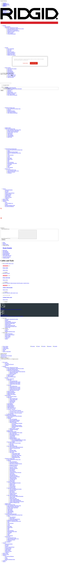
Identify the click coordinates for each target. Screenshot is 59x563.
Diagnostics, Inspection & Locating (11, 319)
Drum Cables (5, 267)
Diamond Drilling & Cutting (15, 438)
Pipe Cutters (12, 452)
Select (2, 90)
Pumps (8, 150)
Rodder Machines (6, 254)
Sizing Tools (9, 137)
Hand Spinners (12, 401)
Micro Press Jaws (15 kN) (14, 390)
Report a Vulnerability (7, 351)
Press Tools (9, 379)
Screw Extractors (10, 162)
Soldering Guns (12, 494)
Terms (4, 350)
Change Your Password (9, 364)
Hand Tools (5, 250)
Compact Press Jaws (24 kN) (15, 388)
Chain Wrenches (13, 471)
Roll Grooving (10, 91)
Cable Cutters (9, 133)
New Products (7, 541)
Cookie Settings (6, 348)
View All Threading (13, 419)
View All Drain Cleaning (11, 396)
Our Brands (5, 5)
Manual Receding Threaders (17, 426)
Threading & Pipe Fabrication (10, 322)
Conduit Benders (10, 136)
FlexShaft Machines (7, 256)
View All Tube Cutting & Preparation (16, 496)
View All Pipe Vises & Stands (15, 442)
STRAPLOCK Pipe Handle (12, 151)
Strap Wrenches (12, 474)
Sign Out (4, 13)
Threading (9, 418)
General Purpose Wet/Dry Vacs (13, 170)
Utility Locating (10, 375)
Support (4, 188)
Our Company (5, 328)
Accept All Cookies (34, 63)
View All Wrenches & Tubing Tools (13, 108)
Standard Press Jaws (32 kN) (15, 387)
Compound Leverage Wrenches (15, 472)
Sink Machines (5, 251)
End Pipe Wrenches (13, 466)
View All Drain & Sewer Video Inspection (17, 371)
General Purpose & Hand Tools (11, 148)
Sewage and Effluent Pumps (15, 519)
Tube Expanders (13, 485)
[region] (30, 61)
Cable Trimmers (10, 134)
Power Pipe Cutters (13, 451)
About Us (4, 201)
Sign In (6, 338)
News (6, 202)
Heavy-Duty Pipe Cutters (16, 455)
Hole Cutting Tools (13, 433)
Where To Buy (5, 199)
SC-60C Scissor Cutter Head (12, 131)
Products (4, 366)
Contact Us (7, 198)
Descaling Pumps (13, 490)
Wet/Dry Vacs (7, 168)
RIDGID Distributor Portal (10, 205)
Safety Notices (7, 196)
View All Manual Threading (17, 423)
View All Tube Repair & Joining (15, 489)
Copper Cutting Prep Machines (15, 500)
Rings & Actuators (10, 391)
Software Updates (8, 197)
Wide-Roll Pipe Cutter (16, 457)
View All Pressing (10, 378)
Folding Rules (10, 159)
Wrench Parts (12, 480)
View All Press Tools (13, 380)
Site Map (4, 349)
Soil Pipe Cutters (13, 450)
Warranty (6, 191)
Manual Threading (13, 422)
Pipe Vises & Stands (11, 93)
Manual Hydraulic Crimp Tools (13, 130)
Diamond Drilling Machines (17, 440)
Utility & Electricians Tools (10, 128)
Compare (5, 272)
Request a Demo (6, 200)
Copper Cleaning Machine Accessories (17, 501)
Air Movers (9, 172)
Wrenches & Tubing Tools (10, 107)
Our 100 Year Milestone (9, 206)
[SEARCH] (27, 234)
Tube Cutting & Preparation (12, 112)
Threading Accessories (14, 429)
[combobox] (5, 83)
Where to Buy (5, 270)
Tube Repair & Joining (11, 111)
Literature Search (8, 548)
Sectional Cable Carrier (7, 297)
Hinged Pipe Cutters (15, 456)
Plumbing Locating (10, 374)
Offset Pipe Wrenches (14, 468)
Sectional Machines (6, 253)
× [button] (0, 360)
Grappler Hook (12, 400)
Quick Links (5, 332)
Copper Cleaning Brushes (14, 499)
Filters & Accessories (11, 171)
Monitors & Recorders (14, 372)
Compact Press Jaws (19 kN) (15, 389)
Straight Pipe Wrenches (14, 462)
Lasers (8, 156)
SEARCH (3, 239)
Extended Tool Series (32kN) (15, 381)
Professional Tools (6, 4)
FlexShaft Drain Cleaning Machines (16, 411)
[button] (29, 0)
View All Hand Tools (13, 398)
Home (4, 242)
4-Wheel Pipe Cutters (16, 454)
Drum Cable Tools (6, 277)
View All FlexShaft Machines (15, 410)
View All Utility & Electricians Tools (14, 129)
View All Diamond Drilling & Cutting (19, 439)
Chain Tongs (12, 473)
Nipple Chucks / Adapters (14, 428)
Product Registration (9, 189)
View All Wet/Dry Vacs (11, 169)
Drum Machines (6, 252)
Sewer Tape (12, 402)
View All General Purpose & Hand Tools (14, 149)
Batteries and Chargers (11, 394)
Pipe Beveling (10, 417)
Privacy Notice (5, 346)
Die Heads (14, 424)
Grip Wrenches (12, 479)
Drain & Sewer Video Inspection (13, 370)
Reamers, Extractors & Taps (15, 448)
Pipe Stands (12, 445)
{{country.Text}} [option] (6, 85)
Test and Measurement (11, 376)
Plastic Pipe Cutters (13, 498)
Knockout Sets (10, 132)
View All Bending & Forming (15, 482)
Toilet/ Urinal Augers (13, 399)
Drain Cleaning (7, 248)
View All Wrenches (13, 461)
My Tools (4, 10)
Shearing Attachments (11, 392)
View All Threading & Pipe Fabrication (14, 416)
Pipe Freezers (12, 491)
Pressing (6, 320)
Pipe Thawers (12, 492)
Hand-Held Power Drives (14, 421)
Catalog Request (8, 195)
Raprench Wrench (13, 467)
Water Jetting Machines (7, 255)
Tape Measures (10, 167)
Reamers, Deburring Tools (14, 502)
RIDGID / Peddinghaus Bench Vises (14, 152)
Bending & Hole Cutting (11, 92)
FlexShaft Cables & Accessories (16, 412)
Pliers (8, 160)
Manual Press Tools (11, 393)
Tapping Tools (12, 436)
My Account (5, 9)
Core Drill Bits (12, 435)
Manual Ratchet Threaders (17, 425)
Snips (8, 166)
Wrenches (9, 109)
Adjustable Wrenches (13, 475)
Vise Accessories (10, 523)
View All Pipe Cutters (16, 453)
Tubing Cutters (12, 497)
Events (6, 204)
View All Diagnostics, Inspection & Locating (15, 368)
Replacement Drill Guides (12, 163)
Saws (8, 161)
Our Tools (4, 318)
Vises (8, 153)
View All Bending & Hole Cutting (16, 432)
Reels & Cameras (13, 373)
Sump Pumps (12, 518)
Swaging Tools (12, 486)
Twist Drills (9, 164)
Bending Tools (12, 483)
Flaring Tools (12, 484)
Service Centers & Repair (9, 192)
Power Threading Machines (15, 420)
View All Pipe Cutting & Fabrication (16, 447)
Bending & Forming (11, 110)
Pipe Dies (13, 427)
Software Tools (8, 127)
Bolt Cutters (9, 158)
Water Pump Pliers (13, 477)
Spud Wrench (12, 470)
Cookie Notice (5, 347)
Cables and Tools (6, 257)
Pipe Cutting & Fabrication (12, 94)
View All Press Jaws (13, 386)
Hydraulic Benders (13, 437)
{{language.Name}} (6, 88)
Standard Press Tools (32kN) (15, 382)
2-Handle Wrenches (13, 478)
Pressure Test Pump (13, 493)
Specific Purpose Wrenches (15, 476)
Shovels (8, 165)
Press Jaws (9, 385)
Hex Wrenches (12, 469)
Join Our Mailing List (9, 203)
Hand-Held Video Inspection (12, 369)
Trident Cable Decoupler (8, 287)
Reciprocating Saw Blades (14, 434)
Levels (8, 157)
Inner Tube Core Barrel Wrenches (16, 463)
